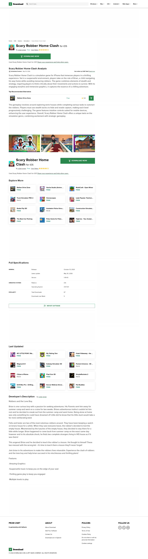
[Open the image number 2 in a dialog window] (89, 143)
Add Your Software (51, 531)
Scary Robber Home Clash (41, 46)
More (134, 4)
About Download (50, 527)
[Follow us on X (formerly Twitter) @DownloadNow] (124, 527)
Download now (31, 56)
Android (116, 4)
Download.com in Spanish (53, 538)
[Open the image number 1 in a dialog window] (56, 143)
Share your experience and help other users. (53, 62)
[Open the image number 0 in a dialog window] (24, 143)
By (21, 50)
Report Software (53, 306)
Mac (101, 4)
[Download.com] (16, 4)
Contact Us (48, 534)
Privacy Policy (86, 527)
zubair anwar (43, 397)
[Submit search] (27, 4)
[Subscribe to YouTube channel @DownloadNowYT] (128, 527)
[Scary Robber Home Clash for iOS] (11, 47)
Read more (92, 71)
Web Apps (126, 4)
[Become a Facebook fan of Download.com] (120, 527)
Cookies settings (87, 543)
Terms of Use (86, 531)
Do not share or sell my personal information (89, 539)
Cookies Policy (86, 534)
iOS (108, 4)
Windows (93, 4)
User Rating (34, 50)
